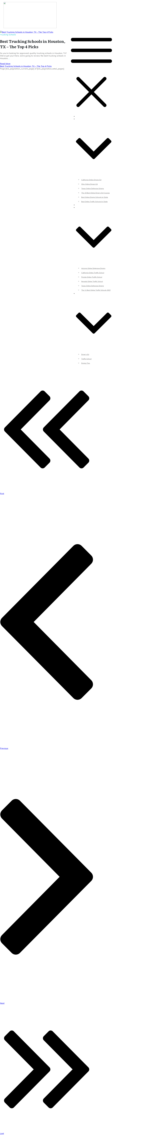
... (9, 58)
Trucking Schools (8, 34)
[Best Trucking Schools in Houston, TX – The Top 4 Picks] (26, 32)
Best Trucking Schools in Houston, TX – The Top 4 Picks (26, 66)
